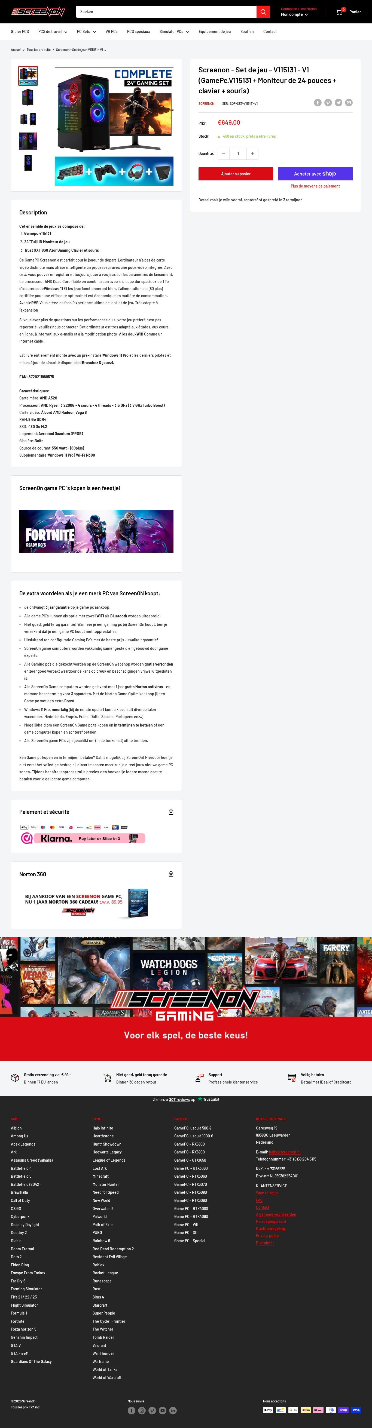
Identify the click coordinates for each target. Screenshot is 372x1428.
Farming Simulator (26, 1289)
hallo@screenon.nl (284, 1152)
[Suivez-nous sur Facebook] (131, 1410)
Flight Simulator (24, 1305)
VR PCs (112, 31)
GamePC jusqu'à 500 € (193, 1128)
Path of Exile (103, 1224)
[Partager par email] (349, 102)
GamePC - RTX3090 (190, 1200)
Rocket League (105, 1272)
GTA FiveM (20, 1353)
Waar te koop (267, 1192)
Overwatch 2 (103, 1208)
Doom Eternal (22, 1249)
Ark (14, 1152)
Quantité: (206, 153)
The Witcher (103, 1329)
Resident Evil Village (110, 1256)
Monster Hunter (106, 1184)
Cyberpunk (20, 1216)
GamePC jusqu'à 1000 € (193, 1136)
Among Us (19, 1136)
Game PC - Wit (186, 1224)
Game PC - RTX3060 (191, 1168)
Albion (16, 1128)
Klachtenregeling (270, 1228)
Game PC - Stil (186, 1232)
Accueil (16, 49)
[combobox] (166, 12)
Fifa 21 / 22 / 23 (24, 1297)
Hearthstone (103, 1136)
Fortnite (18, 1321)
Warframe (101, 1361)
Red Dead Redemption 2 (113, 1249)
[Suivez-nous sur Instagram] (142, 1410)
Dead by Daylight (25, 1224)
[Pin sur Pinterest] (328, 102)
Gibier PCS (20, 31)
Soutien (247, 31)
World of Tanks (105, 1369)
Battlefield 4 (21, 1168)
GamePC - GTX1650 (190, 1160)
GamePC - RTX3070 (190, 1184)
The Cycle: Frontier (109, 1321)
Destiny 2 (19, 1232)
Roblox (98, 1265)
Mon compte (292, 14)
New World (101, 1200)
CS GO (16, 1208)
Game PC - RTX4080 (191, 1208)
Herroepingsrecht (271, 1221)
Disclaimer (265, 1243)
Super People (104, 1313)
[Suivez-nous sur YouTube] (162, 1410)
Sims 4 (98, 1297)
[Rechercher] (263, 12)
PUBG (97, 1232)
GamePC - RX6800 (189, 1144)
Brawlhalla (19, 1192)
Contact (270, 31)
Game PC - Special (189, 1240)
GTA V (16, 1345)
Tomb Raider (103, 1337)
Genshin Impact (24, 1337)
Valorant (99, 1345)
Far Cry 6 (18, 1281)
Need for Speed (106, 1192)
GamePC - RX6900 (189, 1152)
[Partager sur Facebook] (318, 102)
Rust (96, 1289)
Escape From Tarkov (28, 1272)
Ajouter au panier (236, 173)
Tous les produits (39, 49)
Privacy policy (267, 1235)
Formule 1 (19, 1313)
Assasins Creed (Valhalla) (32, 1160)
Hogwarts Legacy (107, 1152)
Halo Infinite (103, 1128)
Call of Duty (20, 1200)
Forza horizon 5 (23, 1329)
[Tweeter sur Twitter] (338, 102)
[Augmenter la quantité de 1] (252, 153)
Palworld (100, 1216)
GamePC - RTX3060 (190, 1176)
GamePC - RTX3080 (190, 1192)
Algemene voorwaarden (276, 1214)
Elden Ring (20, 1265)
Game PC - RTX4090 (191, 1216)
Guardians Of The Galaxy (31, 1361)
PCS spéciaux (138, 31)
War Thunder (103, 1353)
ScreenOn (206, 103)
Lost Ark (100, 1168)
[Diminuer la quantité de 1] (223, 153)
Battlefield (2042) (25, 1184)
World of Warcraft (107, 1377)
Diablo (16, 1240)
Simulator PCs (171, 31)
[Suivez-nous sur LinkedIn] (173, 1410)
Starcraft (100, 1305)
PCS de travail (50, 31)
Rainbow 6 (101, 1240)
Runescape (102, 1281)
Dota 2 (16, 1256)
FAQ (259, 1200)
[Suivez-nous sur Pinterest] (152, 1410)
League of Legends (109, 1160)
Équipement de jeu (215, 31)
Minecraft (101, 1176)
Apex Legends (23, 1144)
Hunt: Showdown (107, 1144)
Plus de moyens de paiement (315, 186)
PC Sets (83, 31)
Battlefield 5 (21, 1176)
